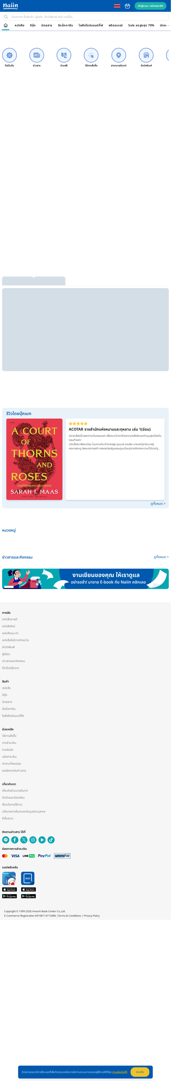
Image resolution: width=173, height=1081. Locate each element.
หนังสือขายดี (9, 619)
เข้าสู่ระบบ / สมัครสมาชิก (150, 6)
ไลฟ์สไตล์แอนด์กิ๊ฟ (91, 25)
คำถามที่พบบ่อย (11, 763)
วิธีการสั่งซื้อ (9, 736)
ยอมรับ (140, 1072)
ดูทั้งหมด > (158, 503)
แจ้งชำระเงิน (9, 757)
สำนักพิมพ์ (8, 647)
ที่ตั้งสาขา (8, 818)
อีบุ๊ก (33, 25)
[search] (5, 16)
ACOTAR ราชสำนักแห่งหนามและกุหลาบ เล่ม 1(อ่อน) (110, 429)
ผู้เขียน (6, 654)
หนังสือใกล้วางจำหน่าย (15, 640)
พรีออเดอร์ (116, 25)
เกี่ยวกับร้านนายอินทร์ (15, 790)
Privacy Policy (92, 916)
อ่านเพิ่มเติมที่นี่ (119, 1072)
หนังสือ (19, 25)
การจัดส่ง (7, 750)
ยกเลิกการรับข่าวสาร (14, 770)
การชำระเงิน (9, 743)
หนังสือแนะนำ (10, 633)
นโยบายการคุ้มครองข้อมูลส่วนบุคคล (23, 811)
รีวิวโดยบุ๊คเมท (10, 668)
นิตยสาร (46, 25)
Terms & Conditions (69, 916)
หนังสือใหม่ (8, 626)
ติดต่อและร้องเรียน (13, 797)
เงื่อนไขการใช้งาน (12, 804)
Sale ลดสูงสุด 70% (141, 25)
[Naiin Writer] (85, 579)
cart (127, 5)
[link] (9, 57)
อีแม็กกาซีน (65, 25)
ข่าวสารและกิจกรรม (13, 661)
